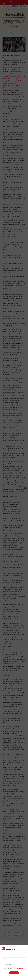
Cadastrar (14, 972)
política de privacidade (19, 968)
